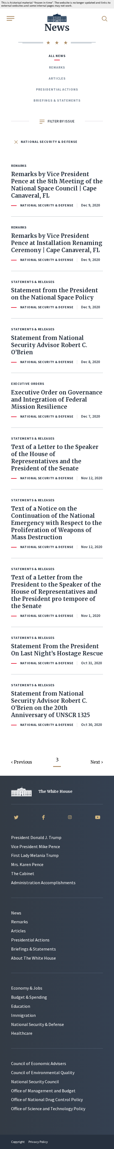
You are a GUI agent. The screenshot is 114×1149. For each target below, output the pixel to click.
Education (20, 1006)
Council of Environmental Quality (42, 1072)
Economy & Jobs (26, 988)
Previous (23, 762)
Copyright (18, 1142)
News (16, 913)
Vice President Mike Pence (35, 846)
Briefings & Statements (57, 100)
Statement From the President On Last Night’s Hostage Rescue (57, 650)
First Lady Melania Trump (35, 855)
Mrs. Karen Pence (27, 864)
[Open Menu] (10, 18)
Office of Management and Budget (43, 1090)
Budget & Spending (29, 997)
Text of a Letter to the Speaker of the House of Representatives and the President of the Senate (55, 457)
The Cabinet (22, 873)
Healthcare (21, 1033)
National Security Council (35, 1081)
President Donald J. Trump (36, 837)
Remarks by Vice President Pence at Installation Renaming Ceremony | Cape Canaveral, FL (56, 243)
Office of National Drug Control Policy (47, 1099)
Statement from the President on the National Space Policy (54, 294)
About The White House (33, 958)
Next (95, 762)
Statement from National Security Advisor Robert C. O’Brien (49, 345)
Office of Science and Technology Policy (48, 1108)
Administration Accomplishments (43, 882)
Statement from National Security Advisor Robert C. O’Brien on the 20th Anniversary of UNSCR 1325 (50, 704)
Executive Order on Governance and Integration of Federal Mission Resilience (56, 399)
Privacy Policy (38, 1142)
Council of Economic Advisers (38, 1063)
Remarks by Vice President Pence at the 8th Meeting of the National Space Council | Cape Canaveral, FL (57, 185)
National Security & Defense (48, 142)
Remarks (57, 67)
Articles (57, 78)
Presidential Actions (57, 89)
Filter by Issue (60, 121)
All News (57, 56)
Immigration (23, 1015)
